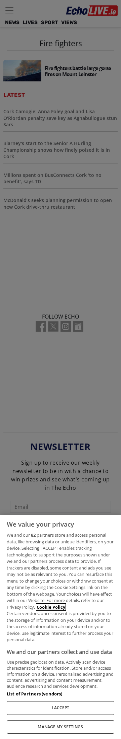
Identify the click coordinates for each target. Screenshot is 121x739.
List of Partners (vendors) (34, 694)
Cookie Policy (51, 607)
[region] (60, 627)
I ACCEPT (61, 708)
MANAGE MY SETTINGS (60, 727)
